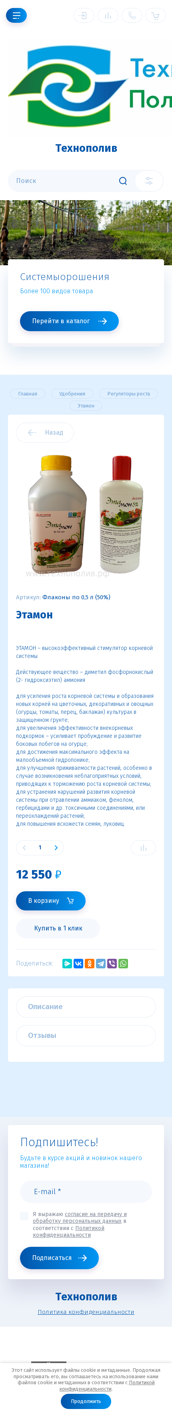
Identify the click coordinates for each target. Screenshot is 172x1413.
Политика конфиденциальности (86, 1312)
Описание (45, 1006)
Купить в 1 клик (58, 928)
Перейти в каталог (61, 321)
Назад (54, 432)
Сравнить (143, 847)
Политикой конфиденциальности (107, 1385)
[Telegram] (101, 963)
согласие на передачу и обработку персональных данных (80, 1218)
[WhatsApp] (123, 963)
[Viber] (112, 963)
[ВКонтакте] (78, 963)
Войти (84, 15)
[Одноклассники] (89, 963)
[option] (86, 281)
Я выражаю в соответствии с (80, 1225)
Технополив (86, 148)
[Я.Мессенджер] (67, 963)
